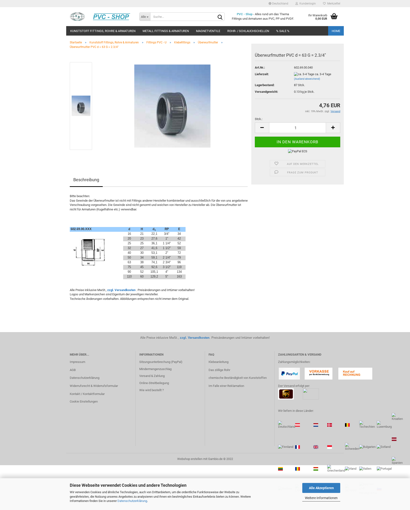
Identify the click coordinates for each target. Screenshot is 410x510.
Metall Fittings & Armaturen (166, 31)
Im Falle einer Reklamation (226, 386)
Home (336, 31)
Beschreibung (86, 179)
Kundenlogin (307, 3)
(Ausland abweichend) (307, 78)
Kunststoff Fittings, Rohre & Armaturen (102, 31)
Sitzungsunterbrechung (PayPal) (160, 362)
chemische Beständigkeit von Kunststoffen (238, 378)
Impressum (77, 362)
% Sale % (282, 31)
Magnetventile (208, 31)
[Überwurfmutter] (172, 106)
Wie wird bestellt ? (151, 390)
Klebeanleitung (218, 362)
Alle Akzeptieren (321, 488)
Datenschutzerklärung (132, 501)
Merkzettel (333, 3)
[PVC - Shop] (101, 16)
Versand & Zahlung (152, 376)
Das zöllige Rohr (219, 370)
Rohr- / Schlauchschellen (248, 31)
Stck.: (258, 119)
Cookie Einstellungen (84, 401)
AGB (73, 370)
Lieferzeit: (262, 74)
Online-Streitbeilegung (154, 383)
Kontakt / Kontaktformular (87, 394)
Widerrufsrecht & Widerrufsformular (94, 386)
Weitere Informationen (321, 498)
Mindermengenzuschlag (155, 369)
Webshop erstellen (189, 459)
